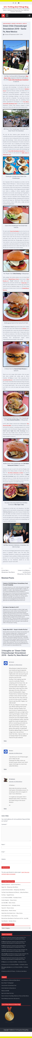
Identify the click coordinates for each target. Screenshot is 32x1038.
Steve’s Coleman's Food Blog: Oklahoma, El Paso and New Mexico (15, 996)
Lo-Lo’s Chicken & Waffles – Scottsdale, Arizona (11, 897)
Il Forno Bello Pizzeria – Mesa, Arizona (9, 915)
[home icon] (3, 15)
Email (3, 852)
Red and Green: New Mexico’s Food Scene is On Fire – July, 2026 (14, 918)
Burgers (14, 23)
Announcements (7, 23)
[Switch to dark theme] (19, 3)
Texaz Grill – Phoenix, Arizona (7, 908)
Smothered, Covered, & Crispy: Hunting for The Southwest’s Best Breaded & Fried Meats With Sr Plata (13, 938)
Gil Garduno (6, 34)
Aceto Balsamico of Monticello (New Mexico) (10, 980)
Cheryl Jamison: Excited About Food (8, 985)
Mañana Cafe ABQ (5, 990)
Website (3, 859)
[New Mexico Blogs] (9, 1023)
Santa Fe (25, 23)
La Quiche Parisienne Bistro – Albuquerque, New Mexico (13, 889)
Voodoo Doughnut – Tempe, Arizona (9, 900)
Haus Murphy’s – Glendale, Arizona (8, 921)
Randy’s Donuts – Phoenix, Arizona (8, 910)
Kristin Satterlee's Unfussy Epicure (8, 988)
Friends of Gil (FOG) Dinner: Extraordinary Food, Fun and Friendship (15, 584)
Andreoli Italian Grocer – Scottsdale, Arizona (10, 905)
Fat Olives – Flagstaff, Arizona (7, 895)
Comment (4, 824)
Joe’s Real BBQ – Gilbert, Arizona (8, 902)
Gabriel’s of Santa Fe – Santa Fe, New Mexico (10, 884)
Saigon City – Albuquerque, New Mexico (9, 887)
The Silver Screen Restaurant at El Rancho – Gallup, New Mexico (14, 892)
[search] (29, 15)
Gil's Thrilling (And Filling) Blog (16, 6)
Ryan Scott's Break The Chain (7, 993)
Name (3, 844)
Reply (5, 741)
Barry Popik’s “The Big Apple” (7, 983)
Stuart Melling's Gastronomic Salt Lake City (10, 998)
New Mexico (19, 23)
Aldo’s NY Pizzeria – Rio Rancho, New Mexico (17, 971)
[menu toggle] (7, 15)
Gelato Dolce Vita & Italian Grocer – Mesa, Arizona (11, 913)
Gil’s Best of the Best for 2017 (11, 607)
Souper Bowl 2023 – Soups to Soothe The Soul (15, 629)
